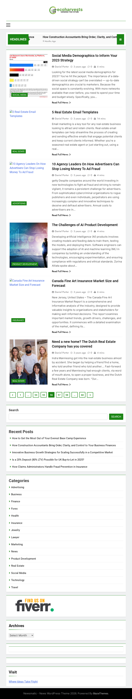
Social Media (19, 94)
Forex (14, 508)
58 (66, 395)
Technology (17, 580)
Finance (15, 501)
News (14, 551)
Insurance (18, 320)
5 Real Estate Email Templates (75, 112)
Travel (14, 587)
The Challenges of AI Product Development (85, 225)
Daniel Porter (62, 66)
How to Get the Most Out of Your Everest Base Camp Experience (49, 438)
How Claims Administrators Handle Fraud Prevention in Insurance (49, 466)
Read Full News (60, 102)
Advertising (19, 203)
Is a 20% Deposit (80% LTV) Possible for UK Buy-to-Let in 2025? (48, 459)
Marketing (17, 544)
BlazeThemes (100, 693)
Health (15, 515)
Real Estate (19, 151)
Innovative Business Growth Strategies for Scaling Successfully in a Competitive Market (62, 452)
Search (14, 410)
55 (43, 395)
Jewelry (15, 530)
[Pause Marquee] (120, 39)
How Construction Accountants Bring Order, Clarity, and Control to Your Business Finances (64, 445)
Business (16, 494)
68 (82, 395)
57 (59, 395)
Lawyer (15, 537)
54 (36, 395)
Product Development (25, 264)
